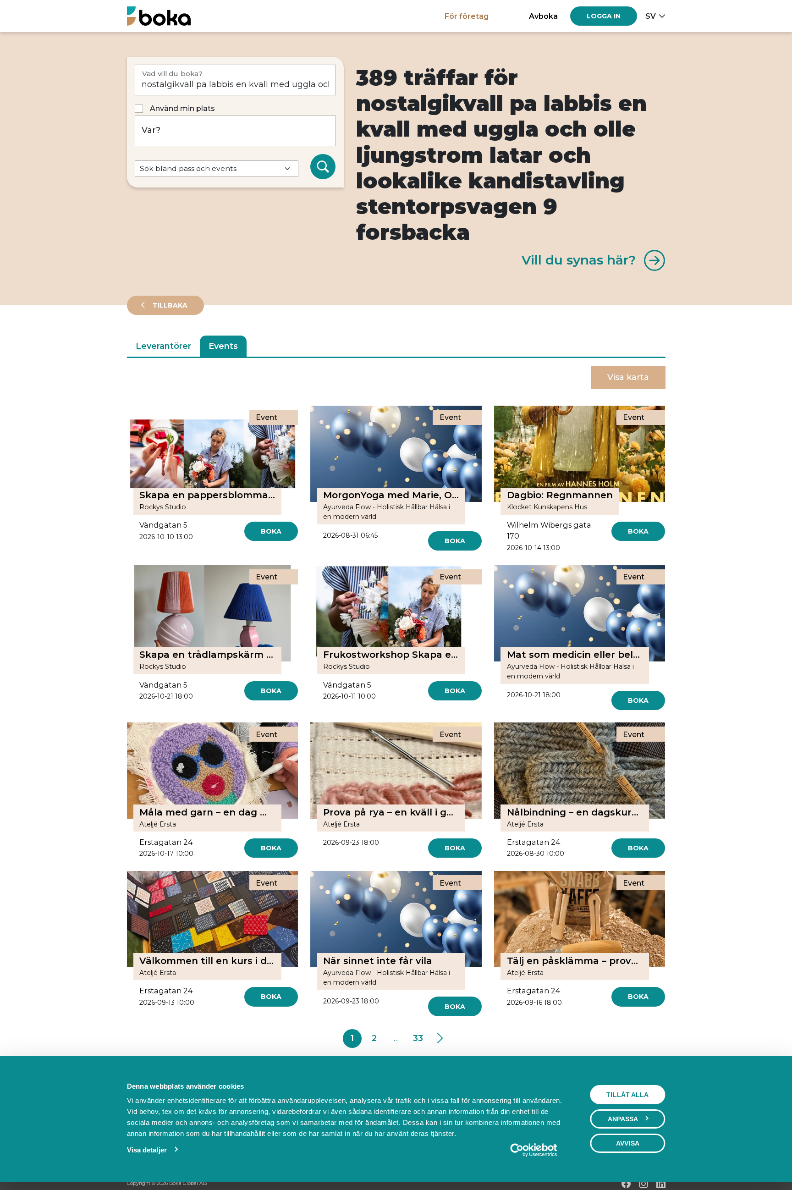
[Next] (439, 1039)
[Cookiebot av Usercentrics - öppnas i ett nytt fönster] (533, 1150)
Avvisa (627, 1143)
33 (418, 1038)
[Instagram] (643, 1183)
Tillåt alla (627, 1094)
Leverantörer (163, 346)
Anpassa (623, 1119)
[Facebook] (626, 1183)
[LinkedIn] (661, 1183)
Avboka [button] (543, 16)
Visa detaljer (147, 1150)
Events (223, 346)
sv (650, 16)
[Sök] (323, 167)
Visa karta (628, 377)
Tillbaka (169, 305)
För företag (467, 16)
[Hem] (159, 16)
